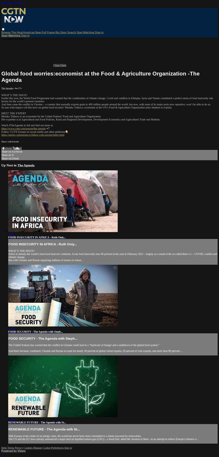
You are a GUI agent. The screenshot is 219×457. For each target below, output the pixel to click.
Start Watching (86, 32)
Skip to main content (12, 2)
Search (72, 32)
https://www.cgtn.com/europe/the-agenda (23, 128)
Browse (6, 32)
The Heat (17, 32)
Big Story (61, 32)
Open (63, 65)
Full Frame (48, 32)
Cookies (28, 447)
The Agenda (7, 88)
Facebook (7, 148)
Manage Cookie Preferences (48, 447)
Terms (11, 447)
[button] (3, 29)
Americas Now (32, 32)
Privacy (19, 447)
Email (18, 148)
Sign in (99, 32)
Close (56, 65)
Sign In (25, 35)
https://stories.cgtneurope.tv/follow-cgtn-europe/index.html (32, 134)
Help (4, 447)
